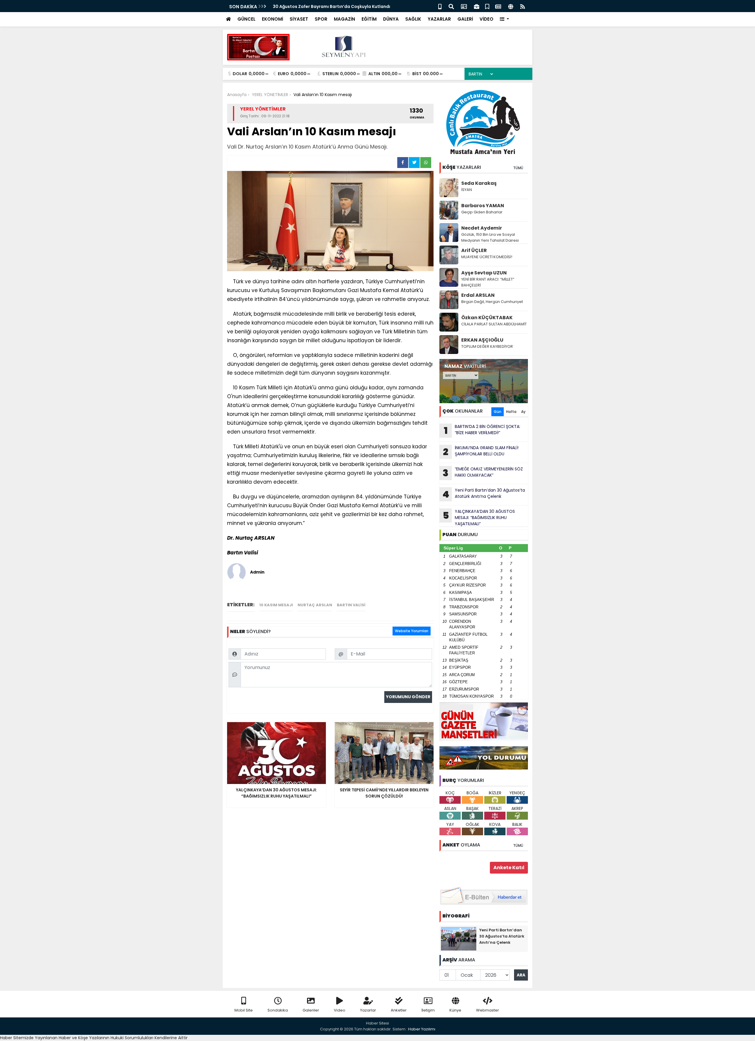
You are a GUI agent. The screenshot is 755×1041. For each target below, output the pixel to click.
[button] (504, 19)
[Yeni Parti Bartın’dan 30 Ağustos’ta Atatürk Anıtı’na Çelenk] (458, 938)
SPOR (321, 19)
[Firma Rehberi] (476, 6)
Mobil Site (243, 1010)
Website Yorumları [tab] (411, 630)
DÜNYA (391, 19)
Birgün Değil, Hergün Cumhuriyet (492, 301)
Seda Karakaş (479, 183)
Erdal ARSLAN (478, 295)
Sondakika (277, 1010)
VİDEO (486, 19)
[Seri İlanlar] (487, 6)
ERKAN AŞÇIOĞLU (482, 340)
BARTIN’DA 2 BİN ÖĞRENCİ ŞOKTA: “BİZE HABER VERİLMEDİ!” (333, 6)
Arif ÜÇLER (474, 250)
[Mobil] (439, 6)
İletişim (428, 1010)
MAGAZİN (344, 19)
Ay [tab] (523, 411)
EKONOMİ (272, 19)
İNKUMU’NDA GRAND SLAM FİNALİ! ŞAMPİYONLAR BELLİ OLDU (480, 451)
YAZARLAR (439, 19)
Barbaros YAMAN (482, 205)
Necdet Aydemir (481, 228)
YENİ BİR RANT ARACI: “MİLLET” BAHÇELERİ (487, 282)
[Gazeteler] (498, 6)
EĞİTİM (369, 19)
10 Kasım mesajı (276, 605)
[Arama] (451, 6)
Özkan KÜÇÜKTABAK (487, 317)
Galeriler (311, 1010)
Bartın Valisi (351, 605)
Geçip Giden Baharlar (482, 212)
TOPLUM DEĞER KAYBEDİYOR (487, 346)
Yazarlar (368, 1010)
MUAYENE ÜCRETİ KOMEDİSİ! (486, 257)
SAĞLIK (413, 19)
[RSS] (522, 6)
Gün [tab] (497, 411)
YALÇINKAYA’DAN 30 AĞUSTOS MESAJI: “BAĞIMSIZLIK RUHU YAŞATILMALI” (479, 517)
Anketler (399, 1010)
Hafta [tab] (511, 411)
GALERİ (465, 19)
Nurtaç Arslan (315, 605)
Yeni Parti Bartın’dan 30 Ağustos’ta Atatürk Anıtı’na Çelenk (483, 494)
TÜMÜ (518, 167)
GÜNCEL (246, 19)
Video (339, 1010)
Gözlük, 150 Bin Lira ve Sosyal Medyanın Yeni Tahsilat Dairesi (490, 237)
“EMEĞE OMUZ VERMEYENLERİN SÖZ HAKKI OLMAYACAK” (483, 473)
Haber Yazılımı (421, 1029)
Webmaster (487, 1010)
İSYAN (466, 189)
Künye (455, 1010)
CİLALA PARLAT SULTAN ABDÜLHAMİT (494, 324)
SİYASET (299, 19)
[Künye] (510, 6)
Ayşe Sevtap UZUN (484, 272)
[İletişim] (464, 6)
